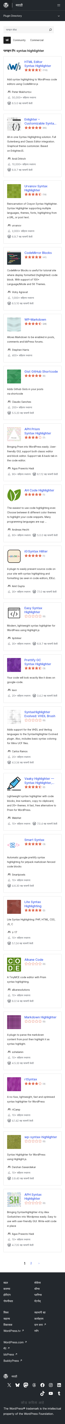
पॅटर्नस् (37, 1301)
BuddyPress (12, 1360)
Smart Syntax (34, 840)
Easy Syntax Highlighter (33, 610)
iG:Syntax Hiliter (36, 551)
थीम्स (37, 1288)
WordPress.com (15, 1342)
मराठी (14, 1376)
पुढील (39, 1263)
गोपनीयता (8, 1301)
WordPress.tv (13, 1331)
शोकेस (37, 1282)
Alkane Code (33, 959)
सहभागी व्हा (40, 1312)
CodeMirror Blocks (38, 253)
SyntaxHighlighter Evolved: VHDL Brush (39, 714)
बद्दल (5, 1282)
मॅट (6, 1348)
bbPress (10, 1354)
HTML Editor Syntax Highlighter (37, 64)
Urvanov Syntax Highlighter (35, 188)
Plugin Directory (12, 15)
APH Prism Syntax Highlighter (37, 431)
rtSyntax (30, 1079)
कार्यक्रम (38, 1318)
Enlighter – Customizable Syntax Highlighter (40, 122)
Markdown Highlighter (40, 1017)
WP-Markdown (35, 319)
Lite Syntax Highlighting (32, 904)
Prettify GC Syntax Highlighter (37, 662)
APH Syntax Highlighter (33, 1196)
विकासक (7, 1324)
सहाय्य (6, 1318)
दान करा (40, 1324)
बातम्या (6, 1288)
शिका (6, 1312)
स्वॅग (36, 1331)
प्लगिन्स (38, 1295)
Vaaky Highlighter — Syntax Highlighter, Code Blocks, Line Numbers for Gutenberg (39, 781)
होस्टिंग (7, 1295)
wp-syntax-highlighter (40, 1137)
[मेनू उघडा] (59, 5)
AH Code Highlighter (39, 490)
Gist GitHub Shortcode (41, 371)
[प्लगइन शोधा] (50, 29)
